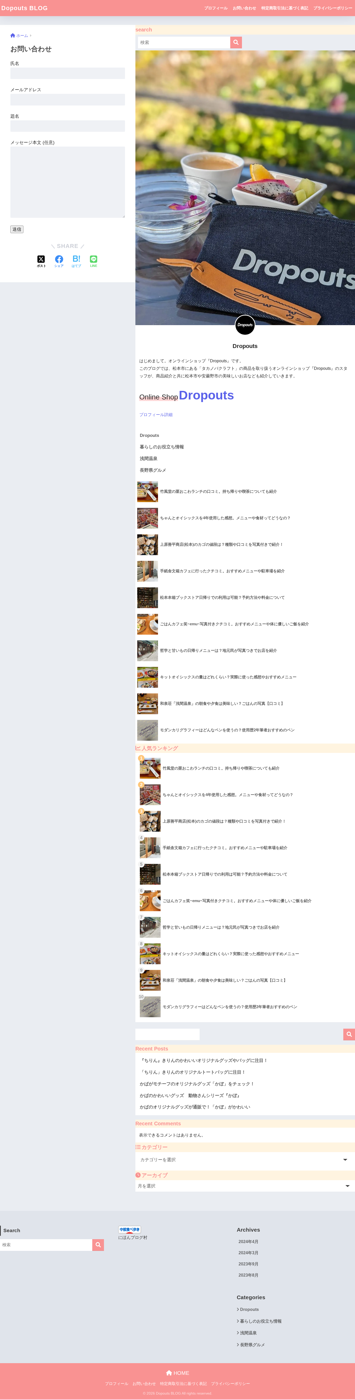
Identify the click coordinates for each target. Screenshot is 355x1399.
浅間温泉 (148, 458)
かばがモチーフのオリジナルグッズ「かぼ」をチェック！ (197, 1083)
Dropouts (149, 435)
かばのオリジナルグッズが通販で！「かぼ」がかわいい (195, 1107)
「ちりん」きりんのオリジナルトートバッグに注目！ (193, 1072)
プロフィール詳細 (156, 414)
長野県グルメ (153, 470)
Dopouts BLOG (24, 8)
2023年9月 (249, 1264)
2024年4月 (249, 1241)
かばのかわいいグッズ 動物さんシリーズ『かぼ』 (190, 1095)
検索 (349, 1034)
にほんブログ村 (132, 1237)
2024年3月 (249, 1253)
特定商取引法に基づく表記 (284, 8)
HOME (180, 1373)
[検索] (236, 42)
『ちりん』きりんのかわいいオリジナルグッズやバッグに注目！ (204, 1060)
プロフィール (216, 8)
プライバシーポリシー (332, 8)
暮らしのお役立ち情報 (162, 446)
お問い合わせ (244, 8)
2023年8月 (249, 1275)
